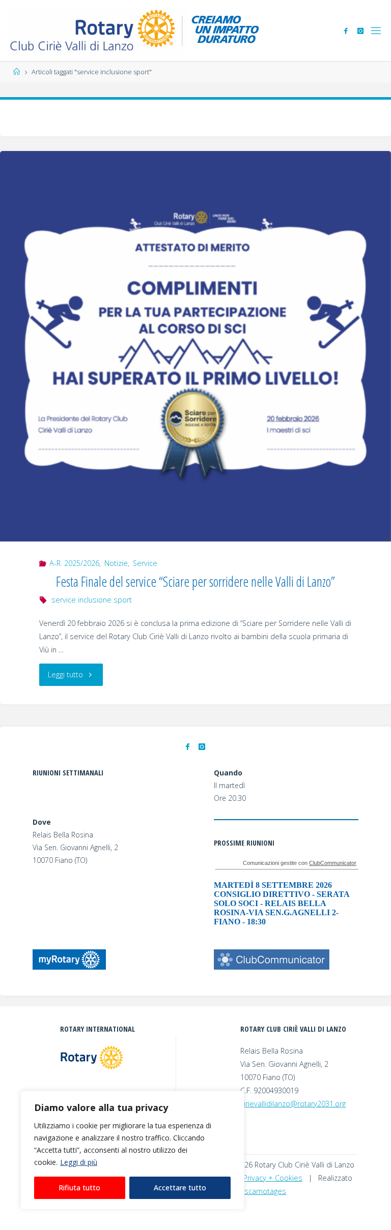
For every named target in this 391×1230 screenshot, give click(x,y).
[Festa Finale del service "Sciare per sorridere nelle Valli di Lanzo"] (195, 346)
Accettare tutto (180, 1187)
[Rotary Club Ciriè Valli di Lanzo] (136, 30)
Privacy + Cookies (272, 1178)
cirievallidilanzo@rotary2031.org (293, 1103)
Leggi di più (78, 1162)
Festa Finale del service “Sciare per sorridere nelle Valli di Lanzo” (195, 581)
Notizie (116, 563)
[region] (132, 1150)
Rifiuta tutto (79, 1187)
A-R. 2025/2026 (74, 563)
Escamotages (263, 1191)
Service (145, 563)
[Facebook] (345, 31)
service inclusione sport (91, 600)
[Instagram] (360, 31)
